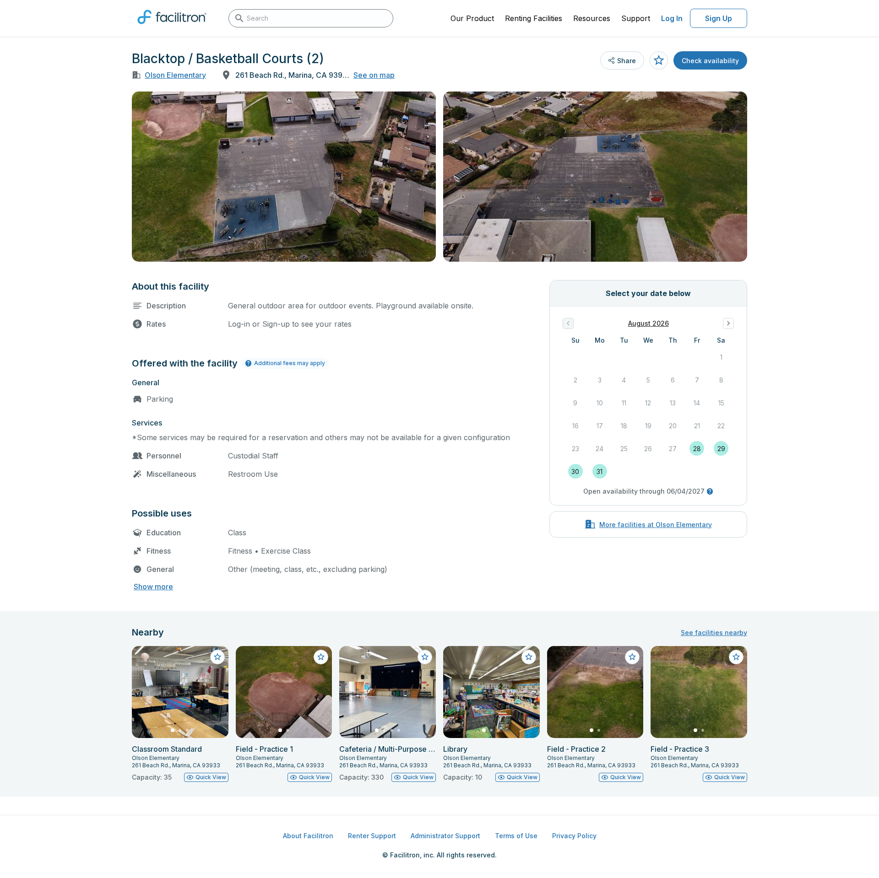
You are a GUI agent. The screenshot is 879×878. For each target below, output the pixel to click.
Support (635, 18)
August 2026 (648, 323)
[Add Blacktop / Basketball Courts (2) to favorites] (659, 60)
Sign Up (718, 18)
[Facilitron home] (172, 27)
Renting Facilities (533, 18)
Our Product (472, 18)
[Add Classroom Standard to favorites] (217, 657)
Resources (591, 18)
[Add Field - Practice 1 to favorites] (321, 657)
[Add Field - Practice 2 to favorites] (632, 657)
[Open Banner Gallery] (284, 177)
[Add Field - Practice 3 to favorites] (736, 657)
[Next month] (728, 323)
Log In (672, 18)
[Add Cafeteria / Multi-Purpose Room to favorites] (425, 657)
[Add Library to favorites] (528, 657)
